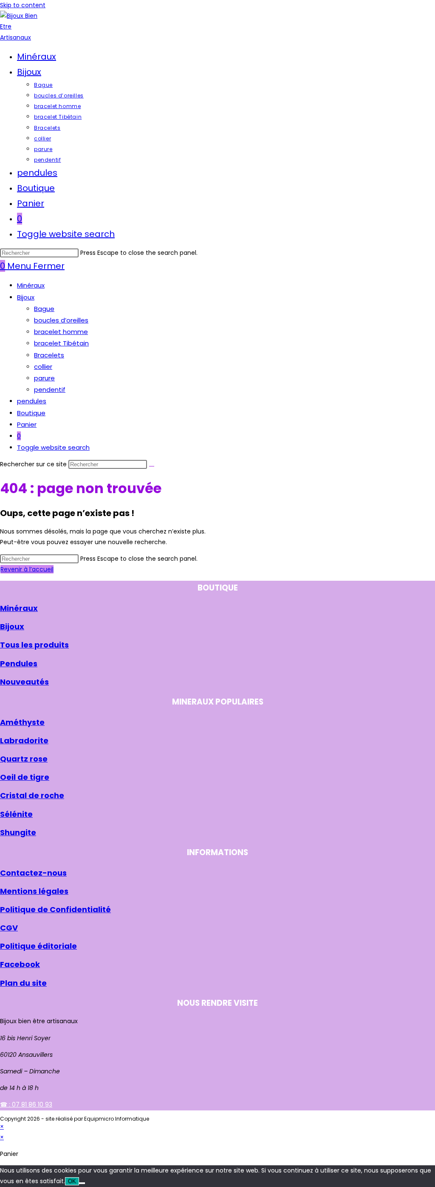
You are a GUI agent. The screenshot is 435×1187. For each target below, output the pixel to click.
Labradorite (24, 740)
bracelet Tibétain (61, 343)
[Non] (82, 1183)
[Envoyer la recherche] (152, 466)
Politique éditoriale (38, 946)
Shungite (18, 832)
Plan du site (23, 983)
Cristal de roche (32, 795)
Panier (27, 424)
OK (72, 1181)
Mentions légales (34, 891)
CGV (9, 927)
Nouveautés (24, 681)
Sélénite (16, 814)
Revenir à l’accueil (27, 569)
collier (43, 366)
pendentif (49, 389)
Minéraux (31, 285)
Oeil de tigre (24, 777)
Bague (44, 308)
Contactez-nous (33, 872)
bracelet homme (61, 331)
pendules (31, 401)
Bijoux (25, 297)
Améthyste (22, 722)
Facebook (20, 964)
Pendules (18, 663)
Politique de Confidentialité (55, 909)
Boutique (31, 412)
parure (44, 378)
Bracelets (49, 355)
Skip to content (22, 5)
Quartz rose (24, 758)
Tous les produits (34, 644)
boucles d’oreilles (61, 320)
